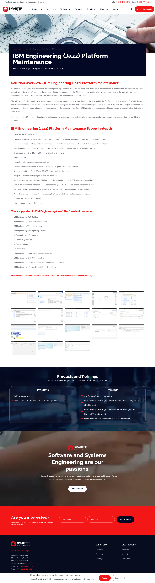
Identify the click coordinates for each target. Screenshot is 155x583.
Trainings (99, 559)
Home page (17, 49)
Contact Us (126, 559)
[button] (131, 9)
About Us (125, 554)
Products (99, 549)
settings (90, 579)
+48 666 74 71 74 (142, 2)
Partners (125, 549)
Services (25, 49)
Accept (104, 578)
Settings (118, 578)
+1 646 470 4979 (122, 2)
